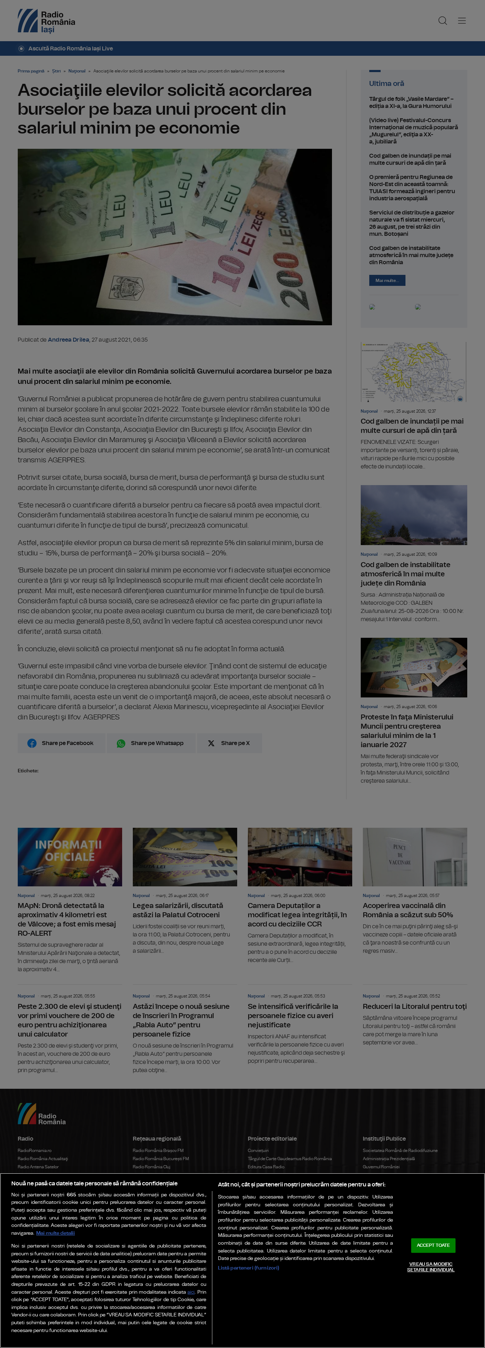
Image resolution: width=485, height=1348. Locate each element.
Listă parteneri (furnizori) (248, 1268)
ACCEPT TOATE (433, 1245)
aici (191, 1292)
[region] (242, 1260)
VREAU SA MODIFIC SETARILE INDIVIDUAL (430, 1267)
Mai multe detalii (55, 1233)
